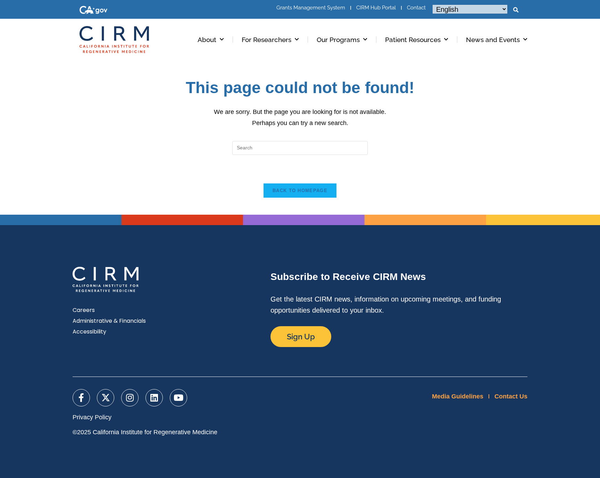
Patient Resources (413, 39)
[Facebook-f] (81, 397)
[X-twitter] (105, 397)
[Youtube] (178, 397)
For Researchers (266, 39)
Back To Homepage (300, 190)
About (207, 39)
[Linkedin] (154, 397)
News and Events (493, 39)
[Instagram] (130, 397)
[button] (515, 10)
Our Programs (338, 39)
